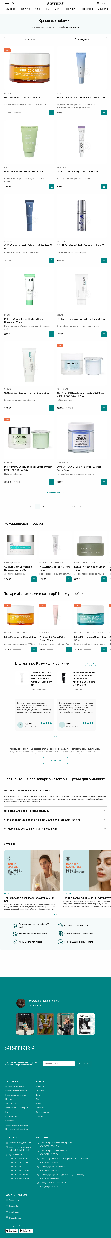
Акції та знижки (43, 1112)
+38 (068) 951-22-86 (18, 1174)
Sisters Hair (14, 1200)
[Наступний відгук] (93, 663)
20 (73, 506)
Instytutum (62, 389)
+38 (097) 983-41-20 (18, 1166)
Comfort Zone (63, 463)
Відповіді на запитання (15, 1095)
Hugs (6, 167)
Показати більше (55, 493)
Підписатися (34, 1005)
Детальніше (55, 760)
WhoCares (44, 633)
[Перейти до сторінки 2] (56, 914)
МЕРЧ (57, 9)
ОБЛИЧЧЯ (25, 9)
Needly (60, 93)
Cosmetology (15, 1218)
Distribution (14, 1212)
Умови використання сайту (17, 1125)
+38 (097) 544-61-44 (49, 1170)
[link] (104, 3)
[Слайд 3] (54, 736)
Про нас (9, 1099)
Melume (7, 93)
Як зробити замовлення (16, 1091)
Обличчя (40, 1091)
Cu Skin (7, 563)
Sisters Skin (14, 1206)
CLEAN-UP (16, 563)
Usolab (60, 315)
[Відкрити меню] (7, 3)
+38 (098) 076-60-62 (49, 1186)
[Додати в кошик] (51, 112)
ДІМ (47, 9)
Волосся (40, 1086)
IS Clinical (61, 241)
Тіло (38, 1095)
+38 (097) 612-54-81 (18, 1158)
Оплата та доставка (14, 1086)
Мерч (38, 1103)
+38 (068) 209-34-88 (49, 1178)
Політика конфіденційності (17, 1129)
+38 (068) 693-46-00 (19, 1170)
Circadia (8, 241)
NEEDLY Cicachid (89, 563)
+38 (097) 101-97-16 (49, 1162)
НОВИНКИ (70, 9)
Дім (37, 1099)
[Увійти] (98, 3)
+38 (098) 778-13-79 (49, 1146)
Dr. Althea (61, 167)
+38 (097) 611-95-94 (49, 1154)
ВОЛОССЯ (10, 9)
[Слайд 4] (56, 736)
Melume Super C (20, 633)
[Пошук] (13, 3)
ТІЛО (37, 9)
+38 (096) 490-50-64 (19, 1178)
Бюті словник (11, 1116)
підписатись (84, 1063)
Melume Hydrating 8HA (93, 633)
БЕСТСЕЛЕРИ (86, 9)
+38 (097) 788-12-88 (18, 1162)
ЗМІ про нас (10, 1103)
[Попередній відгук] (87, 663)
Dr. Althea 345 (56, 563)
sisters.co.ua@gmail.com (20, 1142)
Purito (7, 315)
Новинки (40, 1108)
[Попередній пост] (21, 1024)
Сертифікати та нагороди (17, 1108)
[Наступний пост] (90, 1024)
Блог (7, 1112)
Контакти (9, 1120)
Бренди (39, 1116)
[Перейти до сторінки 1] (54, 914)
